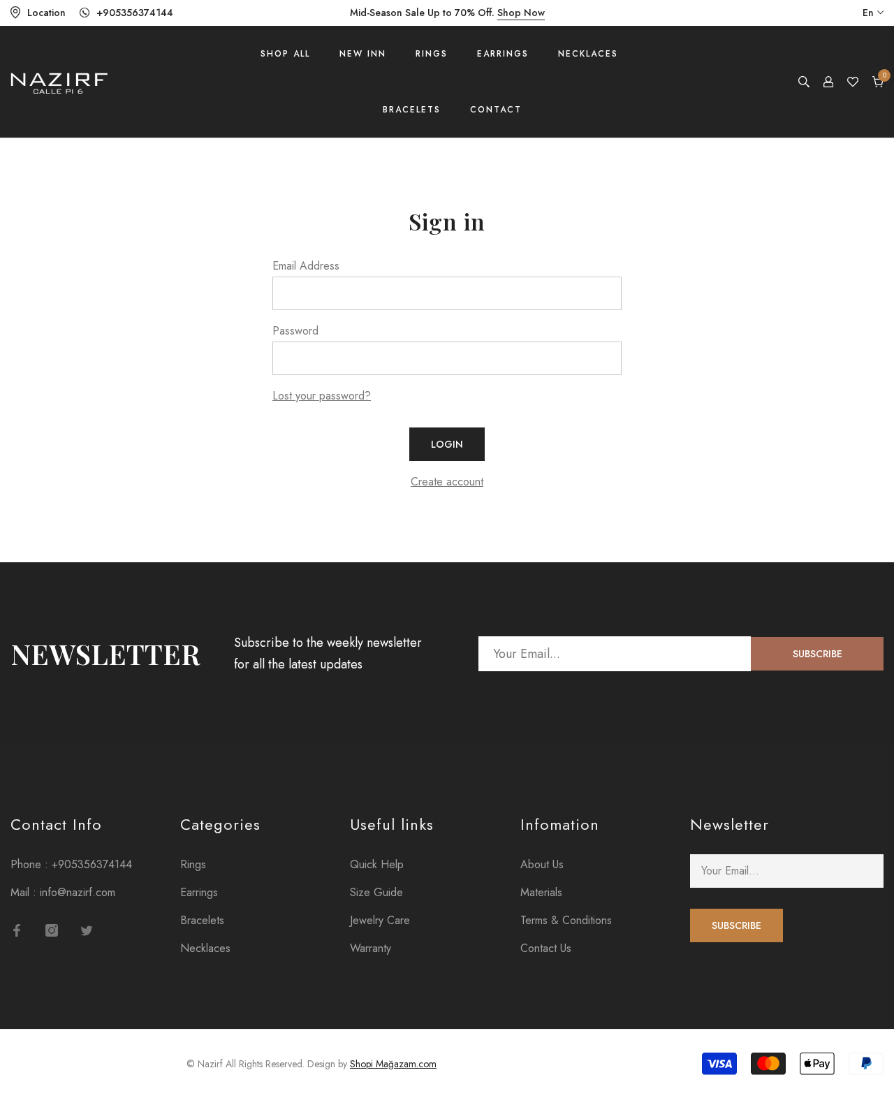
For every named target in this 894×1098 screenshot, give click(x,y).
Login (447, 444)
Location (46, 13)
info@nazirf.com (77, 892)
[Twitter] (86, 930)
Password (295, 331)
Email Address (305, 266)
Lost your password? (321, 396)
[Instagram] (51, 930)
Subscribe (817, 654)
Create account (447, 482)
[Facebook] (16, 930)
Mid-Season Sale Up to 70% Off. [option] (447, 13)
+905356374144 (134, 13)
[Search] (803, 81)
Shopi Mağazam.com (393, 1064)
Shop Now (521, 13)
